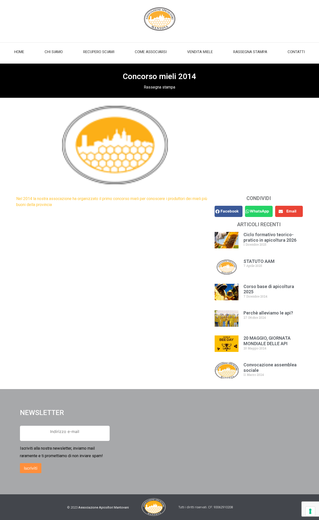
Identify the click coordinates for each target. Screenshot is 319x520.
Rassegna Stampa (250, 52)
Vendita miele (200, 52)
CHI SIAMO (54, 52)
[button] (228, 211)
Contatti (296, 52)
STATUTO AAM (259, 261)
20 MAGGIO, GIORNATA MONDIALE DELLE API (267, 340)
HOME (19, 52)
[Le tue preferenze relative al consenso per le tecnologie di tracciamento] (310, 511)
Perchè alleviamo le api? (268, 312)
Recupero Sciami (98, 52)
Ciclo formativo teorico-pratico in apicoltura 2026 (269, 237)
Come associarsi (151, 52)
